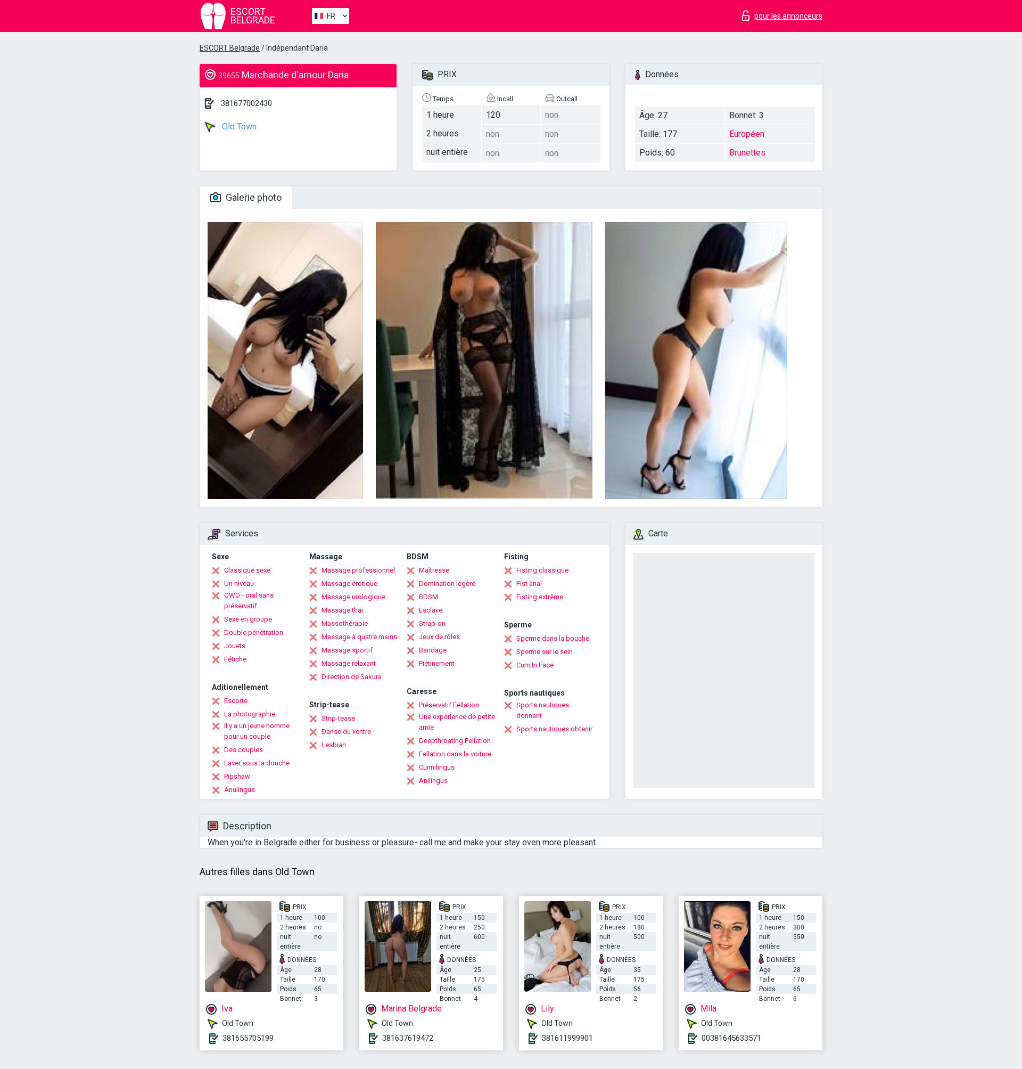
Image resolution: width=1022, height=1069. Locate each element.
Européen (746, 134)
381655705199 (248, 1038)
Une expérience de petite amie (457, 722)
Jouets (234, 646)
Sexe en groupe (248, 619)
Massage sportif (347, 650)
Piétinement (437, 663)
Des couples (243, 750)
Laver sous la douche (257, 763)
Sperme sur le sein (544, 652)
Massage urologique (353, 597)
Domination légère (447, 583)
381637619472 (407, 1038)
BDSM (428, 597)
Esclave (430, 610)
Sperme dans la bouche (552, 638)
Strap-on (432, 623)
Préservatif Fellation (449, 705)
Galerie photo (253, 197)
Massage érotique (349, 583)
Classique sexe (247, 570)
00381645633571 (731, 1038)
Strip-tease (338, 718)
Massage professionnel (358, 570)
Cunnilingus (437, 767)
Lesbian (334, 745)
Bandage (433, 650)
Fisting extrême (539, 597)
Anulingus (239, 790)
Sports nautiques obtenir (554, 729)
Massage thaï (342, 610)
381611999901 (567, 1038)
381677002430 (246, 103)
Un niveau (239, 583)
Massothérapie (345, 623)
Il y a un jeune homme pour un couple (257, 731)
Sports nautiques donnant (542, 710)
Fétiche (235, 659)
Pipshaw (237, 776)
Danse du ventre (346, 732)
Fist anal (529, 583)
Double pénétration (253, 632)
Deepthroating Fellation (455, 741)
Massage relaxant (349, 663)
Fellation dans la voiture (455, 754)
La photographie (249, 714)
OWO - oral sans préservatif (249, 600)
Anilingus (433, 781)
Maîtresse (434, 570)
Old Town (238, 126)
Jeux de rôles (439, 637)
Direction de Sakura (352, 677)
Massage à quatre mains (359, 637)
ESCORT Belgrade (230, 48)
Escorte (236, 701)
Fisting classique (542, 570)
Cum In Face (535, 665)
